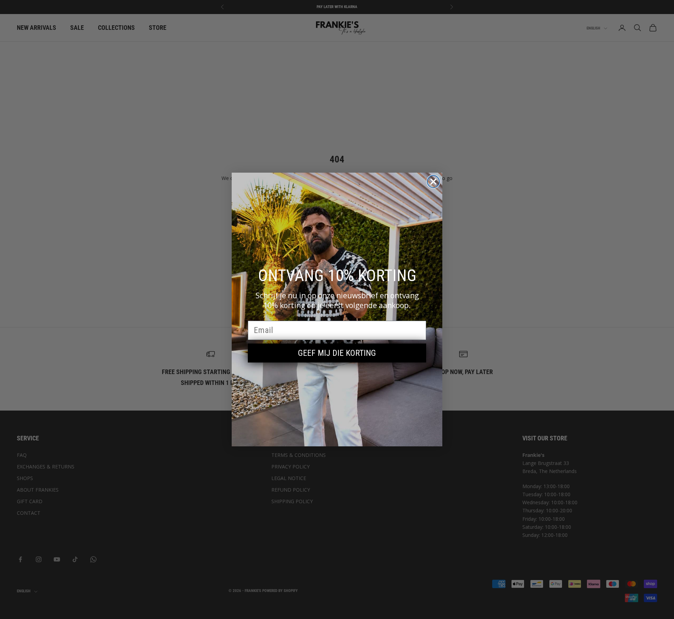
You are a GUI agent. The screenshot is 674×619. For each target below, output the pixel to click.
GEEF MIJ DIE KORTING (337, 353)
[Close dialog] (433, 181)
